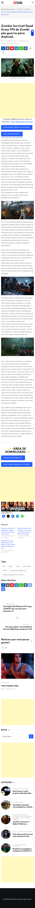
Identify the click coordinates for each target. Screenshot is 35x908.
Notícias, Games (18, 802)
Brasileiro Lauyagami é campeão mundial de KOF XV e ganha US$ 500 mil (23, 851)
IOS (8, 682)
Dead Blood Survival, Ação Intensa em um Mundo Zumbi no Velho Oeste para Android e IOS (8, 544)
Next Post (26, 624)
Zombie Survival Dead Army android (13, 574)
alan (4, 566)
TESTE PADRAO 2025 (9, 686)
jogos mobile (27, 566)
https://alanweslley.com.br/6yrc (22, 122)
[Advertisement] (17, 100)
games (11, 566)
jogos (18, 566)
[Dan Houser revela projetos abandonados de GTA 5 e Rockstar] (5, 791)
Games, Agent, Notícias (20, 788)
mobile (5, 570)
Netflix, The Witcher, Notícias (22, 831)
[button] (2, 647)
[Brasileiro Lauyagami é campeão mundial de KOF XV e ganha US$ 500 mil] (5, 848)
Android (4, 682)
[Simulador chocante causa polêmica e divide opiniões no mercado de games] (5, 804)
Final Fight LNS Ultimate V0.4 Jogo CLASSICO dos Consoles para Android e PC (17, 609)
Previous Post (10, 604)
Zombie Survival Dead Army (18, 570)
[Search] (33, 2)
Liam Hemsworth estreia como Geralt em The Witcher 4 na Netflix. (23, 836)
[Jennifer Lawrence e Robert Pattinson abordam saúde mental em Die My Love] (5, 819)
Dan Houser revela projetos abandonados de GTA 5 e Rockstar (23, 793)
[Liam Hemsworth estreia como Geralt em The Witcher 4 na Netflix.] (5, 834)
